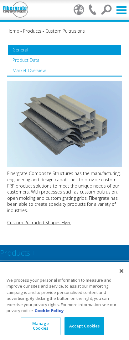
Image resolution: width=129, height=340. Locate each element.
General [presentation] (20, 50)
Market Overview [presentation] (29, 70)
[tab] (64, 50)
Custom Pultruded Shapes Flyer (39, 223)
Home (13, 31)
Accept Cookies (84, 326)
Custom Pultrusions (65, 31)
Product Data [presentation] (26, 60)
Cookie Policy (49, 310)
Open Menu (121, 10)
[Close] (121, 271)
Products (32, 31)
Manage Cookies (40, 326)
